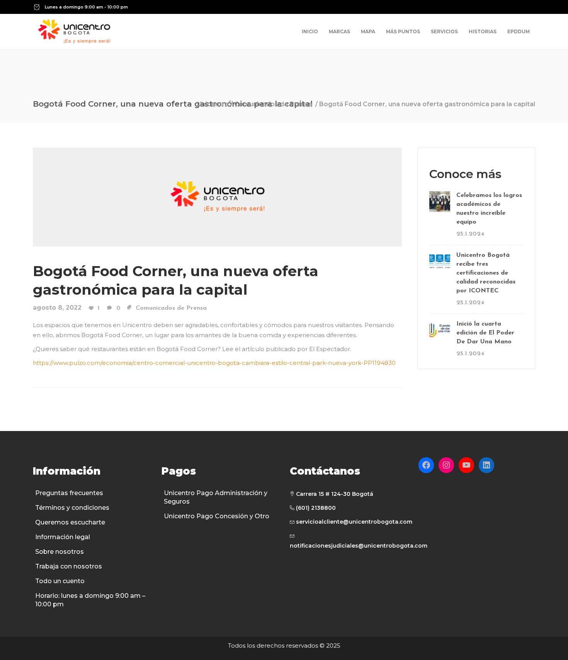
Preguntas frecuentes (69, 493)
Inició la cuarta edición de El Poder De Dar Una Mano (485, 333)
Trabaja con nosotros (68, 566)
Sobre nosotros (59, 551)
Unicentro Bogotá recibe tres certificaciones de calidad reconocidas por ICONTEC (485, 273)
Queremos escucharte (70, 522)
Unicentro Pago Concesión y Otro (216, 516)
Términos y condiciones (72, 507)
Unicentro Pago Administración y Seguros (215, 497)
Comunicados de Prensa (273, 104)
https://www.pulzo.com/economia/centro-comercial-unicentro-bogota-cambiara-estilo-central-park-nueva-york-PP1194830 (214, 362)
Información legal (62, 537)
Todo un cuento (60, 581)
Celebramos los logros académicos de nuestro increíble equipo (489, 208)
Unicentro (213, 104)
